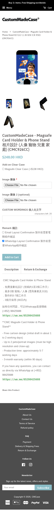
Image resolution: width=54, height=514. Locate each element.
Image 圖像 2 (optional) (16, 194)
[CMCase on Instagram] (30, 465)
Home (5, 32)
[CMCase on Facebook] (23, 465)
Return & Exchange (35, 269)
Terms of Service (27, 423)
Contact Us (27, 419)
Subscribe (43, 487)
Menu (9, 8)
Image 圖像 (8, 179)
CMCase (36, 497)
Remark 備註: (10, 228)
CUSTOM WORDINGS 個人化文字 (21, 209)
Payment (27, 442)
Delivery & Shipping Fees (27, 446)
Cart (49, 7)
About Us (27, 415)
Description (11, 269)
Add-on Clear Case (13, 164)
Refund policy (27, 428)
